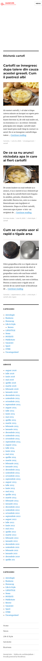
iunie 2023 (10, 488)
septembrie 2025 (12, 404)
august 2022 (10, 519)
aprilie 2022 (10, 532)
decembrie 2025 (12, 395)
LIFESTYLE (10, 330)
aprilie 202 (10, 560)
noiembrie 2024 (12, 435)
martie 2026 (10, 386)
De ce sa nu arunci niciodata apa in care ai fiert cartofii (20, 156)
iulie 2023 (9, 485)
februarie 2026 (12, 389)
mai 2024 (9, 454)
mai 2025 (9, 417)
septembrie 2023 (12, 479)
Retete (11, 327)
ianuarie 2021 (11, 553)
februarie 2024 (11, 463)
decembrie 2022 (12, 507)
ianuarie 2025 (11, 429)
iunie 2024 (10, 451)
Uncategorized (28, 141)
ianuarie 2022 (11, 541)
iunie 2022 (10, 525)
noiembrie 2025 (12, 398)
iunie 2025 (10, 414)
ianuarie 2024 (11, 466)
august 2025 (10, 408)
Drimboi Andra (8, 218)
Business (9, 318)
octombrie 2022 (12, 513)
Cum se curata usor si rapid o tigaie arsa (20, 232)
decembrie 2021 (12, 544)
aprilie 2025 (10, 420)
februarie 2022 (11, 538)
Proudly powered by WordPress (14, 657)
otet (10, 297)
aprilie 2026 (10, 383)
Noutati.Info (7, 654)
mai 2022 (9, 528)
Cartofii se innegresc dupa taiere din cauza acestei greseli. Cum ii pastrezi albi (20, 71)
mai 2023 (9, 491)
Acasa (5, 626)
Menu (38, 3)
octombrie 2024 (12, 439)
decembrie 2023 (12, 470)
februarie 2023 (11, 501)
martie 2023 (10, 497)
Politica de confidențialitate (23, 654)
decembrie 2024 (12, 432)
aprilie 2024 (10, 457)
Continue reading (18, 135)
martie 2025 (10, 423)
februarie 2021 (11, 550)
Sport (7, 346)
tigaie (14, 297)
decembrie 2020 (12, 556)
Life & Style (31, 218)
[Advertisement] (21, 29)
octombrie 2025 (12, 401)
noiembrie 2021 (12, 547)
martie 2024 (10, 460)
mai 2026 (9, 380)
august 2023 (10, 482)
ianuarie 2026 (11, 392)
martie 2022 (10, 535)
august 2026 (11, 370)
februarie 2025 (11, 426)
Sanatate (9, 343)
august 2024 (10, 445)
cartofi (5, 143)
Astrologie (10, 315)
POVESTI (9, 336)
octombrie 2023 (12, 476)
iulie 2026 (9, 373)
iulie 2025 (9, 411)
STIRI (7, 349)
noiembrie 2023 (12, 473)
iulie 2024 (9, 448)
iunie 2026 (10, 376)
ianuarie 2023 (11, 504)
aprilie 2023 (10, 494)
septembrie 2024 (12, 442)
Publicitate (10, 340)
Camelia (6, 141)
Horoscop (9, 321)
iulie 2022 (9, 522)
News (7, 333)
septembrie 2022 (12, 516)
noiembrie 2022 (12, 510)
